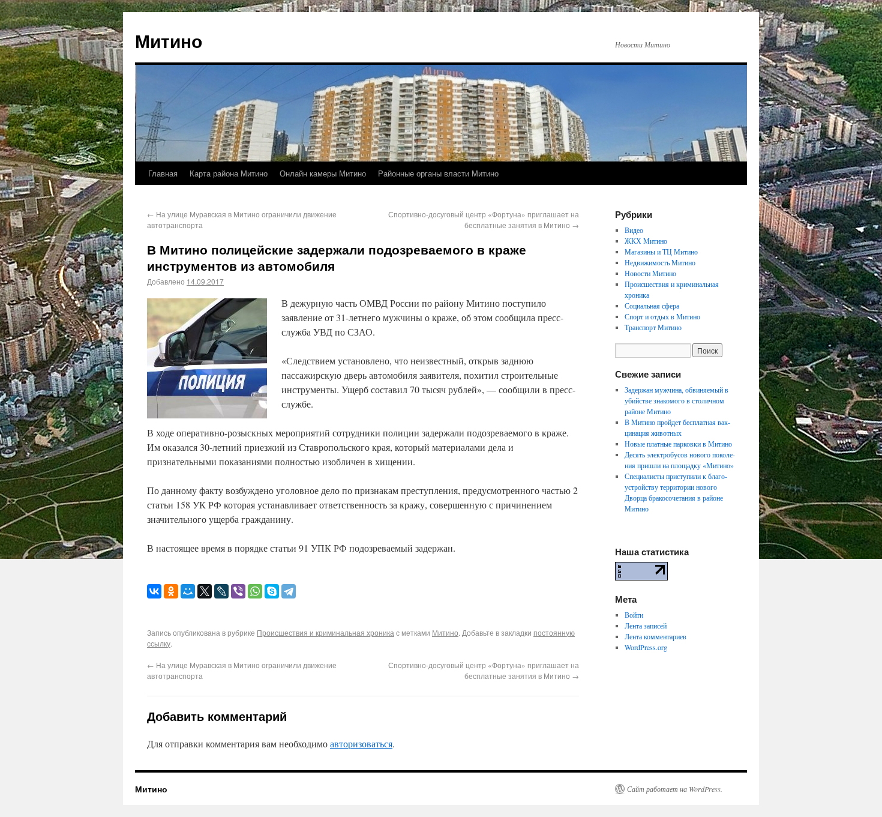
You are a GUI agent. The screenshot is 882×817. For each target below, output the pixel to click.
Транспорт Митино (653, 327)
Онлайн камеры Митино (323, 173)
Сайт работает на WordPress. (674, 789)
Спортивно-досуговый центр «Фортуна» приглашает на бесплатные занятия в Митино (483, 219)
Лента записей (646, 625)
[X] (204, 591)
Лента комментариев (655, 636)
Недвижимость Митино (660, 262)
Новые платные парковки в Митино (678, 443)
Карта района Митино (229, 173)
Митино (168, 40)
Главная (163, 173)
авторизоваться (361, 743)
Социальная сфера (652, 305)
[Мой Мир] (188, 591)
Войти (634, 615)
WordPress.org (646, 647)
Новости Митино (650, 273)
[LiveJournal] (221, 591)
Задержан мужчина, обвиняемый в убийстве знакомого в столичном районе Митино (676, 400)
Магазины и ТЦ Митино (661, 251)
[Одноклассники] (171, 591)
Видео (634, 230)
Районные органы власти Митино (438, 173)
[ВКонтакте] (154, 591)
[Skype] (272, 591)
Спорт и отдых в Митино (662, 316)
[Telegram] (288, 591)
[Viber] (238, 591)
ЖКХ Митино (646, 241)
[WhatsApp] (255, 591)
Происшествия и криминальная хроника (325, 632)
